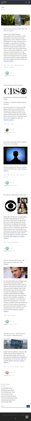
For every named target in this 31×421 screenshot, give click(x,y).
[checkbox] (27, 417)
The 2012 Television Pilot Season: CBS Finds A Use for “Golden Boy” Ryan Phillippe (14, 262)
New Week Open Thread (6, 402)
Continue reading (9, 61)
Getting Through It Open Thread (8, 400)
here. (17, 361)
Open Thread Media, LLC (11, 415)
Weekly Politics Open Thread (7, 390)
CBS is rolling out (14, 236)
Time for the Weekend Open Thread (9, 398)
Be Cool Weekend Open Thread (8, 392)
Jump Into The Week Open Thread (8, 396)
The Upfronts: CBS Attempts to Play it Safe (15, 195)
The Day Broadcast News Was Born (13, 85)
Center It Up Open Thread (7, 394)
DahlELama (12, 372)
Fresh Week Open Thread (6, 388)
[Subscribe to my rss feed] (15, 418)
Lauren (11, 182)
